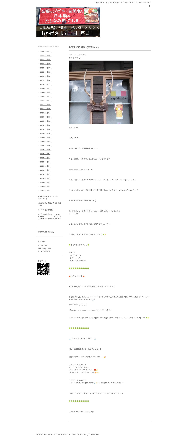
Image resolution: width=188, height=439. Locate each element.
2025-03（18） (45, 121)
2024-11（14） (45, 137)
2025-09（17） (45, 96)
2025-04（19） (45, 117)
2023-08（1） (45, 178)
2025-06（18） (45, 109)
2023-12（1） (45, 166)
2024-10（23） (45, 141)
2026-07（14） (45, 56)
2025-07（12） (45, 105)
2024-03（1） (45, 162)
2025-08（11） (45, 101)
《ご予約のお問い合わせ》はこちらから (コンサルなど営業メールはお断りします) (50, 216)
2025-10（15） (45, 92)
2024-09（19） (45, 146)
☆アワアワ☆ (74, 58)
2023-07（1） (45, 182)
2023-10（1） (45, 170)
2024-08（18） (45, 150)
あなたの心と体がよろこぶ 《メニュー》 (50, 197)
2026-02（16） (45, 76)
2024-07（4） (45, 154)
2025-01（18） (45, 129)
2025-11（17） (45, 88)
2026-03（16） (45, 72)
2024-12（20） (45, 133)
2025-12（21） (45, 84)
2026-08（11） (45, 51)
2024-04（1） (45, 158)
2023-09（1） (45, 174)
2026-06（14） (45, 60)
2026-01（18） (45, 80)
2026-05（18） (45, 64)
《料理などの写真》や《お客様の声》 (49, 204)
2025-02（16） (45, 125)
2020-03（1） (45, 190)
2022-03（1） (45, 186)
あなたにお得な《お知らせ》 (48, 46)
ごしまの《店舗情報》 (46, 210)
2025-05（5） (45, 113)
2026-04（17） (45, 68)
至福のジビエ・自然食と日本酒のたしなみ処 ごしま (61, 434)
